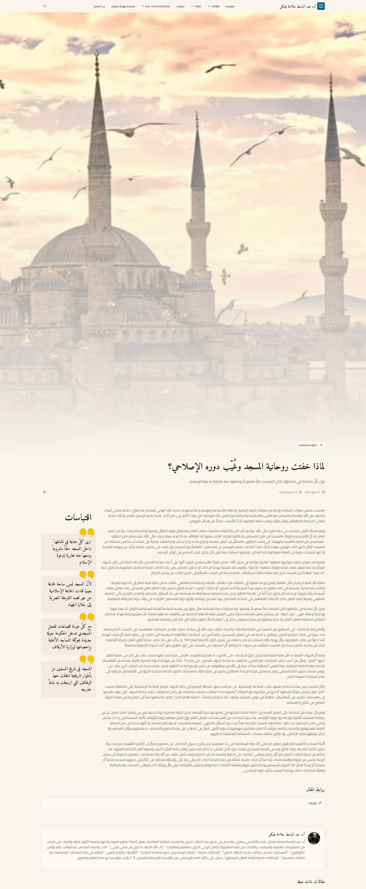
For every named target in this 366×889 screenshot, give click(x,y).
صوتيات (180, 6)
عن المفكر (99, 6)
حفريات (312, 803)
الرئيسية (230, 6)
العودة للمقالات (307, 445)
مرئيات (197, 6)
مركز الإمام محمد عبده (157, 6)
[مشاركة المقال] (44, 492)
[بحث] (44, 6)
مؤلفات (215, 6)
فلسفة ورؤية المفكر (123, 6)
